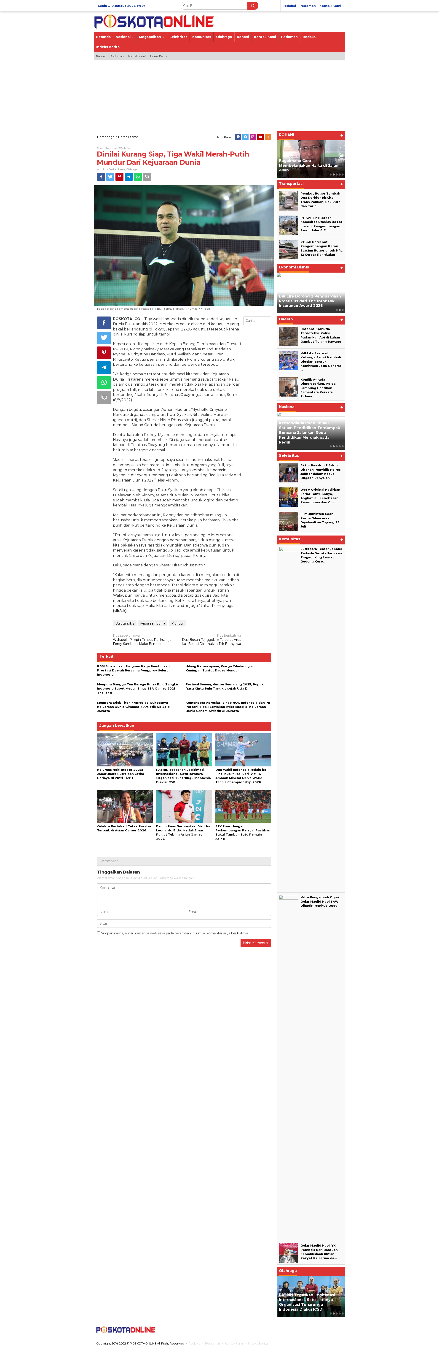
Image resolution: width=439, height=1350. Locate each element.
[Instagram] (253, 137)
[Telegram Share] (129, 177)
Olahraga (131, 169)
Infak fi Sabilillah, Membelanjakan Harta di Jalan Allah (308, 166)
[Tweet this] (110, 177)
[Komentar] (147, 177)
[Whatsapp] (138, 177)
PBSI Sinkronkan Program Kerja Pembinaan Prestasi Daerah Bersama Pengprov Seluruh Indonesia (134, 670)
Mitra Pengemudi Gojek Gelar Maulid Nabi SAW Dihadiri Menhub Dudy (320, 901)
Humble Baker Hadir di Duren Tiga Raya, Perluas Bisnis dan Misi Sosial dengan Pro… (308, 301)
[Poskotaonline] (154, 21)
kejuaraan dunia (152, 623)
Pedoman (212, 1343)
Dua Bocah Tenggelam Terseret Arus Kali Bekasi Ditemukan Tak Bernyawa (211, 639)
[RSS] (268, 137)
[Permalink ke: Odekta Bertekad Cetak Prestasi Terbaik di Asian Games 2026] (125, 806)
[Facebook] (238, 137)
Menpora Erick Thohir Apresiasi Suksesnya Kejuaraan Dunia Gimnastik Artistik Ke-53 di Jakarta (134, 707)
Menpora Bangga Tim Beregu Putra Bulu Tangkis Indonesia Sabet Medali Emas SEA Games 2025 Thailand (138, 688)
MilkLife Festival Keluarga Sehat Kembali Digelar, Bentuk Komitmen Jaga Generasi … (321, 361)
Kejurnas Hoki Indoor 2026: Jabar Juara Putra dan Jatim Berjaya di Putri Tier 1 (120, 774)
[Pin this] (119, 177)
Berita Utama (117, 169)
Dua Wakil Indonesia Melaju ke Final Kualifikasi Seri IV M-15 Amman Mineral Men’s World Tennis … (309, 1302)
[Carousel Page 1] (331, 174)
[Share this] (101, 177)
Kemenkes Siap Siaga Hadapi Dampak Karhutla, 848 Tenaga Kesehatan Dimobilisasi (309, 437)
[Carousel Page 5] (343, 174)
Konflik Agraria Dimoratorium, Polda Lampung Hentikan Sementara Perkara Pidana (318, 388)
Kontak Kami (234, 1343)
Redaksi (195, 1343)
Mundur (177, 623)
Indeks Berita (258, 1343)
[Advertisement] (219, 95)
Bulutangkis (124, 623)
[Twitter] (245, 137)
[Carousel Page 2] (334, 174)
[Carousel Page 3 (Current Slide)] (337, 174)
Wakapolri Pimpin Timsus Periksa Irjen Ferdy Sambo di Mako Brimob (143, 639)
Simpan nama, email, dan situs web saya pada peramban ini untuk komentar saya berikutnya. (175, 933)
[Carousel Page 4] (340, 174)
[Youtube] (260, 137)
